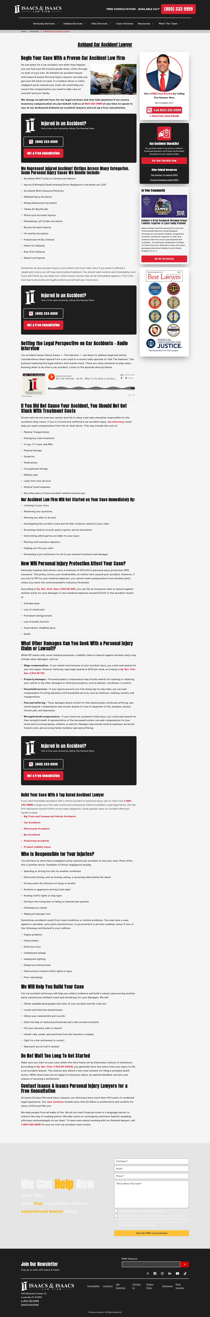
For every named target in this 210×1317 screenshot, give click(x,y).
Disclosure (167, 1286)
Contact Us (136, 1286)
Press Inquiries (180, 1286)
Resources (144, 23)
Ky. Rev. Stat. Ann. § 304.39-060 (56, 588)
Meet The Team (168, 23)
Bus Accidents (32, 834)
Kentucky (34, 31)
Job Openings (120, 1286)
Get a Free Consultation (43, 153)
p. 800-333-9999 (30, 1301)
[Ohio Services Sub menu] (110, 23)
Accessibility (93, 1286)
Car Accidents (32, 822)
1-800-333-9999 (31, 1124)
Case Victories (124, 23)
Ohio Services (99, 23)
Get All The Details (164, 258)
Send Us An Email (30, 1304)
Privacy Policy (150, 1286)
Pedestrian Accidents (36, 840)
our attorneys (116, 421)
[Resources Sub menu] (153, 23)
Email (129, 1258)
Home (24, 31)
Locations (108, 1286)
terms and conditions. (144, 1211)
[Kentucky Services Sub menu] (57, 23)
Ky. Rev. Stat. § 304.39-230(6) (55, 1066)
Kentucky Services (44, 23)
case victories (55, 1101)
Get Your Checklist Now (164, 160)
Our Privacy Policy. (146, 1225)
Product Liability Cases (37, 847)
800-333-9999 (93, 103)
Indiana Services (73, 23)
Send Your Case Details (165, 115)
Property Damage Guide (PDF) (164, 180)
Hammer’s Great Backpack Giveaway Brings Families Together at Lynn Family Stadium (164, 222)
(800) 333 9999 (178, 9)
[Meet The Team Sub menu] (180, 23)
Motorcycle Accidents (37, 828)
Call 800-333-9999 (167, 110)
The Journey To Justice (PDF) (164, 175)
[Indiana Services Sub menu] (85, 23)
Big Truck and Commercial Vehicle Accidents (50, 816)
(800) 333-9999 (46, 141)
